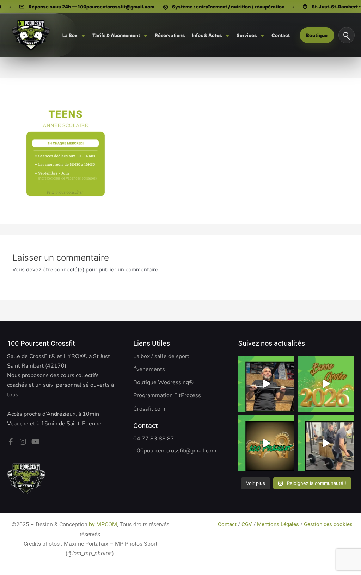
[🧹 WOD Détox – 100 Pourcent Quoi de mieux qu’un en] (266, 384)
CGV (246, 524)
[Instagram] (22, 441)
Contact (228, 524)
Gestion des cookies (329, 524)
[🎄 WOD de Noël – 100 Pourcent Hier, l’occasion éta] (326, 443)
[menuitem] (73, 35)
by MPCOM (103, 524)
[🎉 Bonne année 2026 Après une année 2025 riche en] (326, 384)
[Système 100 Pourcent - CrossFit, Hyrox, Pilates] (30, 35)
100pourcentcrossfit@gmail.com (116, 7)
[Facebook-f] (10, 441)
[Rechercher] (346, 35)
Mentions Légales (278, 524)
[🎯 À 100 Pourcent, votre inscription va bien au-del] (266, 443)
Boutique (317, 35)
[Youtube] (35, 441)
